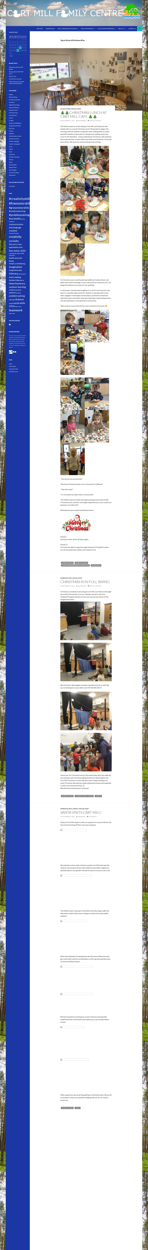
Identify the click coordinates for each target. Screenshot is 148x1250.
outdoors (12, 290)
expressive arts (16, 247)
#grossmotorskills (19, 207)
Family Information (87, 28)
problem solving (17, 295)
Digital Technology (14, 105)
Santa (78, 1108)
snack (11, 303)
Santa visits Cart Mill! (81, 812)
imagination (15, 266)
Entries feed (12, 366)
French (11, 118)
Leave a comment (95, 120)
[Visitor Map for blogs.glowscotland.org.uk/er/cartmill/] (10, 324)
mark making (15, 277)
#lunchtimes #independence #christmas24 (75, 565)
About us (121, 28)
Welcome (40, 28)
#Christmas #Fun (67, 562)
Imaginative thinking (14, 126)
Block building (13, 97)
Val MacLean (82, 586)
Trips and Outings (14, 172)
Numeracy (12, 154)
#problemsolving (19, 214)
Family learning (13, 113)
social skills (19, 303)
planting (18, 293)
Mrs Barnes (81, 816)
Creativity (12, 102)
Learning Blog (50, 28)
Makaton (11, 133)
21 (20, 47)
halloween (12, 255)
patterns (12, 292)
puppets (98, 796)
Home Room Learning (15, 79)
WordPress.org (13, 371)
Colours (11, 221)
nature (11, 149)
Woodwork (12, 175)
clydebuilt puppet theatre (84, 796)
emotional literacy (14, 107)
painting (18, 290)
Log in (10, 364)
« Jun (11, 56)
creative (13, 230)
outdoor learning (17, 287)
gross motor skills (18, 253)
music (10, 146)
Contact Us (132, 28)
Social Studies (65, 109)
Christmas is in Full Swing (85, 582)
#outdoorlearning (17, 211)
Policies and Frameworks (106, 28)
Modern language (14, 141)
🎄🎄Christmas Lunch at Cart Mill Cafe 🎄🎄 (83, 114)
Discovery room (15, 244)
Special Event (76, 109)
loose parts (22, 274)
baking (23, 219)
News (10, 152)
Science (11, 159)
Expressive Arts (66, 578)
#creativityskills (20, 199)
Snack (10, 162)
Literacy (75, 809)
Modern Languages (14, 144)
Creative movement (14, 100)
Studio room (18, 306)
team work (12, 313)
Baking (11, 94)
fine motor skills (17, 250)
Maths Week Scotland (15, 136)
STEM (11, 306)
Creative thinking (14, 233)
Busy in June (12, 76)
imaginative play (15, 270)
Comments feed (13, 369)
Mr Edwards (82, 120)
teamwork (16, 310)
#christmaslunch (81, 562)
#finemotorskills (20, 203)
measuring (14, 280)
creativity (15, 236)
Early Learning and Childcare (67, 28)
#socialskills (96, 565)
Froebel (11, 120)
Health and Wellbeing (15, 123)
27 (18, 50)
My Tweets (12, 186)
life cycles (11, 128)
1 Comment (93, 816)
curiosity (14, 240)
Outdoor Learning (14, 157)
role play (12, 300)
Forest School (13, 115)
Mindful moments (14, 139)
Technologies (12, 170)
